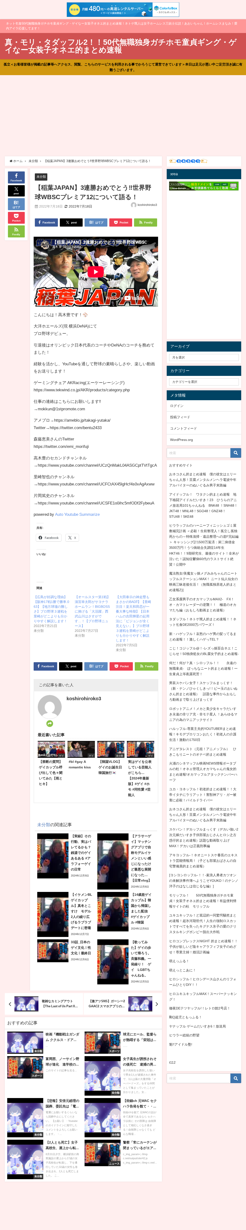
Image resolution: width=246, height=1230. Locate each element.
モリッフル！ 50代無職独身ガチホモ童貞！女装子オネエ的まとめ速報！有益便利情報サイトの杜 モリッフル (202, 901)
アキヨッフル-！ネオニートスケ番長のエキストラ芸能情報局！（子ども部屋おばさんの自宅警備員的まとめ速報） (203, 860)
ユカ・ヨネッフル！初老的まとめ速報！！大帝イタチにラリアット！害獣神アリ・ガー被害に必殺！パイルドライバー (202, 794)
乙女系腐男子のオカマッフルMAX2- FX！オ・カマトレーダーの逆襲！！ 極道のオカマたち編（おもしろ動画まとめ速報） (202, 604)
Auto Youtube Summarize (77, 514)
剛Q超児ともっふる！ (185, 1017)
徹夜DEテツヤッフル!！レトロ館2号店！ (199, 1008)
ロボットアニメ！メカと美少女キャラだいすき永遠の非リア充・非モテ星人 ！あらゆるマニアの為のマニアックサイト (203, 714)
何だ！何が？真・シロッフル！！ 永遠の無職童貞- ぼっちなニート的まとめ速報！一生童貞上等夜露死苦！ (203, 668)
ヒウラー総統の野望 (184, 1035)
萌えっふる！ (179, 961)
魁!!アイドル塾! (180, 1044)
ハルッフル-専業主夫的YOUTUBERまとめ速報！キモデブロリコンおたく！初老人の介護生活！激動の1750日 (202, 734)
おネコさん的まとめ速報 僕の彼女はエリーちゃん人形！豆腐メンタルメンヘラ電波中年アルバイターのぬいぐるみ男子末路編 (202, 479)
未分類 (41, 176)
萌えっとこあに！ (182, 970)
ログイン (177, 405)
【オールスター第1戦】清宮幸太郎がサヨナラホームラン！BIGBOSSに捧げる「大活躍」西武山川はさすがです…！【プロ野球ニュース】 (92, 611)
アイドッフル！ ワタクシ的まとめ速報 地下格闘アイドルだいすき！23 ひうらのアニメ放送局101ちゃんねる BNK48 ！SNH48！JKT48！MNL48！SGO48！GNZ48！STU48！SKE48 (203, 505)
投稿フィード (180, 417)
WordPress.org (181, 439)
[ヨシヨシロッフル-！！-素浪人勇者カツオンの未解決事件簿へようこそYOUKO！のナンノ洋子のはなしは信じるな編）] (203, 880)
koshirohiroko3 (147, 204)
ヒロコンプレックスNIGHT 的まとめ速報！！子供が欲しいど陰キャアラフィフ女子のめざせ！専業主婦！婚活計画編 (203, 946)
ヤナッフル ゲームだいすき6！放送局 (197, 1026)
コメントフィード (183, 428)
